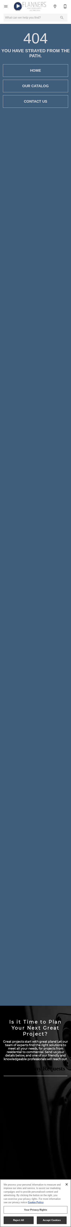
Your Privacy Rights (35, 1209)
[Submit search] (62, 17)
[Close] (67, 1184)
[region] (35, 1203)
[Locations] (55, 6)
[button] (5, 6)
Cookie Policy (36, 1202)
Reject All (18, 1220)
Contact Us (35, 101)
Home (35, 70)
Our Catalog (35, 86)
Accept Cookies (52, 1220)
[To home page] (29, 6)
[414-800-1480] (65, 6)
